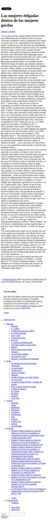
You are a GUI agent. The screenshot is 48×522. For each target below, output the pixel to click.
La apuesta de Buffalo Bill (22, 342)
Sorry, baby (16, 335)
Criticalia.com (9, 319)
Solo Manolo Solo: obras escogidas (25, 459)
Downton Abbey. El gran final (23, 345)
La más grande (17, 368)
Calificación (16, 421)
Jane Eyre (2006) (18, 373)
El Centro (15, 391)
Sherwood (15, 366)
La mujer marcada (18, 333)
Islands (14, 347)
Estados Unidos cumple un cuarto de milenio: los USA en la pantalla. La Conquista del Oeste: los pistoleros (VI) (27, 442)
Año (13, 417)
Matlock (14, 375)
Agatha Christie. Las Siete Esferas (25, 377)
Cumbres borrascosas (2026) (22, 331)
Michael (14, 326)
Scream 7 (15, 352)
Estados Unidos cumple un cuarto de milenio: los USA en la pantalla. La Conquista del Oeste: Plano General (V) (27, 449)
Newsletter (15, 507)
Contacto (15, 503)
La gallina (15, 328)
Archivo (9, 400)
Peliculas (9, 324)
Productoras (16, 414)
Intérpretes (15, 407)
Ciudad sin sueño (18, 338)
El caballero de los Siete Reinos (24, 363)
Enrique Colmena (8, 31)
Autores (14, 419)
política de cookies (28, 306)
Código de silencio (18, 389)
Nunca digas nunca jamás (21, 349)
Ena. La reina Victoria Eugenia (23, 387)
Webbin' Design (9, 279)
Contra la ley (16, 370)
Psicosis (14, 340)
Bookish (14, 393)
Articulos (10, 428)
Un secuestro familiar (19, 354)
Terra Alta (15, 398)
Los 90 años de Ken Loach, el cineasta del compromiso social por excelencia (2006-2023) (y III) (28, 491)
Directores (15, 410)
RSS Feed (15, 510)
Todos (13, 498)
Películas (14, 403)
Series (8, 361)
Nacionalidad (16, 426)
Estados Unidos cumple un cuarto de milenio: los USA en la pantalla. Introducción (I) (26, 484)
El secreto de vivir (18, 356)
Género (14, 424)
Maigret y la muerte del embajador (25, 359)
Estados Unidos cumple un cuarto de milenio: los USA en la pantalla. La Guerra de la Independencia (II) (28, 477)
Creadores (15, 412)
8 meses (14, 396)
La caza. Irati (16, 380)
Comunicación (12, 500)
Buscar (4, 517)
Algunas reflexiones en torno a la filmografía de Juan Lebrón (24, 455)
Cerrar (6, 312)
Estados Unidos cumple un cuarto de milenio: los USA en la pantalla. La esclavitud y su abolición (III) (26, 470)
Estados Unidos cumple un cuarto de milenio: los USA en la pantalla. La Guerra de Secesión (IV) (28, 463)
